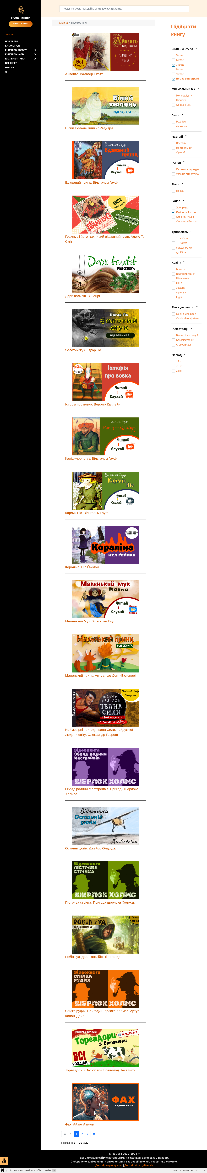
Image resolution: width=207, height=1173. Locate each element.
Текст (176, 184)
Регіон (177, 162)
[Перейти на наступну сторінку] (88, 1134)
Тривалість (180, 232)
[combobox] (124, 8)
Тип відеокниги (183, 307)
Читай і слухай (20, 24)
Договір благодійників (138, 1165)
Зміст (176, 115)
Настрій (178, 136)
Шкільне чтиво (183, 49)
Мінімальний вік (184, 89)
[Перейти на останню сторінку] (94, 1134)
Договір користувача (108, 1165)
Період (177, 355)
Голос (176, 201)
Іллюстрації (180, 329)
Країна (177, 262)
